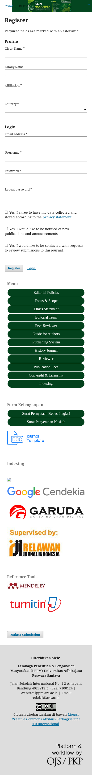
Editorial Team (46, 317)
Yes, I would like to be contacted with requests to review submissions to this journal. (44, 247)
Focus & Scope (46, 301)
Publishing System (46, 342)
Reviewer (46, 359)
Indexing (46, 383)
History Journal (46, 350)
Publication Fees (46, 367)
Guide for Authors (46, 334)
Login (31, 268)
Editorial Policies (46, 292)
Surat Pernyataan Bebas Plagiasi (46, 413)
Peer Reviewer (46, 326)
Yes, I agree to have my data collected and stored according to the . (41, 214)
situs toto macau (89, 4)
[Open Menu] (4, 4)
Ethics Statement (46, 309)
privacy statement (57, 217)
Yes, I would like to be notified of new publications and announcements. (37, 231)
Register (14, 268)
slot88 (89, 4)
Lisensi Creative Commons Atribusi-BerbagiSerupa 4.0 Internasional (46, 719)
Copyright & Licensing (46, 375)
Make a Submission (25, 634)
